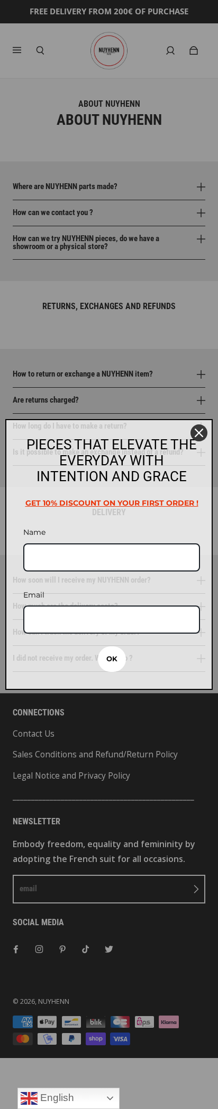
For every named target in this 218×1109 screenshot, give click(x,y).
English (56, 1097)
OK (111, 658)
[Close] (199, 433)
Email (33, 595)
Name (34, 532)
